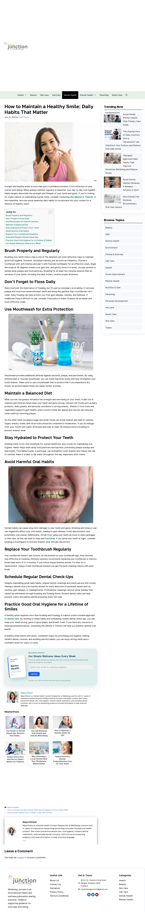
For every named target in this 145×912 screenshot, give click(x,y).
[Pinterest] (97, 894)
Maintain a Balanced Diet (17, 225)
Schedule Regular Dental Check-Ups (22, 237)
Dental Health (70, 95)
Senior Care (117, 95)
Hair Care (56, 95)
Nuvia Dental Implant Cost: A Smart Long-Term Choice (29, 812)
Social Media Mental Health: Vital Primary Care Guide (132, 119)
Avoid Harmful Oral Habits (17, 231)
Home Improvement (115, 274)
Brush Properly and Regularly (19, 215)
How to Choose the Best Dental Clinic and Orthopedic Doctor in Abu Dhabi (37, 810)
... (24, 839)
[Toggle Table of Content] (49, 212)
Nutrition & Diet (113, 287)
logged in (21, 857)
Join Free (34, 674)
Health (20, 95)
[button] (126, 95)
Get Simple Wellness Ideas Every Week (23, 243)
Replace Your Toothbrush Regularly (22, 234)
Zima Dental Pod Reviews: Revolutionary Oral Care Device (122, 201)
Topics (108, 327)
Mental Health (86, 95)
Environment (111, 247)
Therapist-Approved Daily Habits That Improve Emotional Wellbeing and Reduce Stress (121, 164)
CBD (107, 234)
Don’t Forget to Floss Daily (17, 218)
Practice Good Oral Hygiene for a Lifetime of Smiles (29, 240)
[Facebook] (89, 894)
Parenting (104, 95)
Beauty (33, 95)
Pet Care (109, 307)
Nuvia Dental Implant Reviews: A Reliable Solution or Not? (131, 184)
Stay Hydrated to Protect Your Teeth (22, 228)
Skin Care (44, 95)
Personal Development (116, 301)
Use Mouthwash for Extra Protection (22, 221)
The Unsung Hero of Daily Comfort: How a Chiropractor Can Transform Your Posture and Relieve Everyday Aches (122, 140)
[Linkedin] (93, 894)
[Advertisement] (51, 787)
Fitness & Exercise (114, 254)
